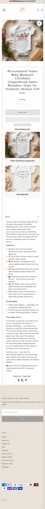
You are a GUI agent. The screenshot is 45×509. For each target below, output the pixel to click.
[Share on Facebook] (19, 381)
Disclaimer (5, 467)
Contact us (17, 376)
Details (7, 217)
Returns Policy (7, 457)
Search (4, 437)
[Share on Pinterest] (26, 381)
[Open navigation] (6, 10)
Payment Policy (7, 464)
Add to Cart (22, 112)
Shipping (5, 450)
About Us (5, 440)
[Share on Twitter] (22, 381)
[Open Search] (38, 10)
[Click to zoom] (39, 23)
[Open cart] (42, 10)
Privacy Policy (7, 454)
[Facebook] (3, 500)
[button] (22, 119)
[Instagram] (5, 500)
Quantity (23, 99)
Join (22, 419)
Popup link (26, 376)
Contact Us (6, 444)
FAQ (3, 447)
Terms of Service (8, 460)
